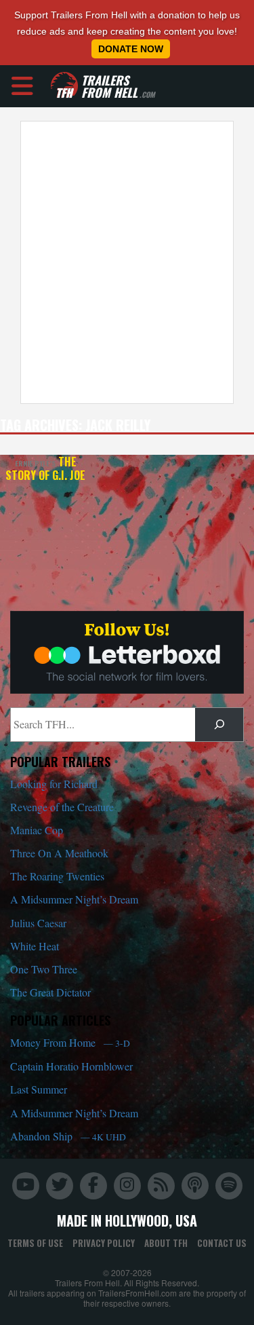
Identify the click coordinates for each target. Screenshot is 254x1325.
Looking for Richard (54, 784)
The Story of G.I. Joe (45, 468)
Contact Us (222, 1243)
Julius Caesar (38, 923)
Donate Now (130, 48)
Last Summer (38, 1089)
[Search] (219, 724)
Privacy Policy (103, 1243)
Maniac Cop (36, 830)
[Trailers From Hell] (64, 86)
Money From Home (70, 1042)
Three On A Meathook (59, 853)
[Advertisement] (127, 262)
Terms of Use (35, 1243)
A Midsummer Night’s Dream (74, 899)
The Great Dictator (50, 992)
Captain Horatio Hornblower (71, 1066)
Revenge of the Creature (62, 807)
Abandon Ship (68, 1136)
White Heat (34, 946)
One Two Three (43, 969)
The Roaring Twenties (57, 876)
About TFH (166, 1243)
